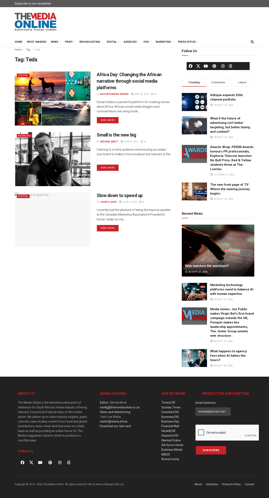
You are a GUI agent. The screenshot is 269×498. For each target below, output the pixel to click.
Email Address (205, 402)
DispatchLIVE (170, 435)
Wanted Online (171, 440)
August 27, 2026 (197, 271)
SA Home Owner (172, 445)
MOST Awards (36, 41)
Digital (112, 41)
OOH (146, 41)
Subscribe (211, 450)
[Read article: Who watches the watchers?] (218, 251)
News (54, 41)
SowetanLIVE (170, 412)
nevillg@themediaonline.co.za (120, 407)
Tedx (37, 49)
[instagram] (223, 66)
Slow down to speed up (120, 195)
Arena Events (170, 459)
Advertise (212, 484)
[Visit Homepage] (36, 22)
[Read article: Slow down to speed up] (52, 219)
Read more (110, 119)
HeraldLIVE (168, 431)
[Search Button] (252, 42)
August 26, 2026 (223, 365)
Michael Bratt (109, 141)
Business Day (170, 421)
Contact (249, 484)
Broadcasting (89, 41)
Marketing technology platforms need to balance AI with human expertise (231, 289)
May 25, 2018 (141, 94)
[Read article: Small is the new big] (52, 159)
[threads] (230, 66)
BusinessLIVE (170, 417)
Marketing (163, 41)
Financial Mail (170, 426)
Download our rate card (115, 426)
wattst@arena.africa (113, 421)
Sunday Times (171, 407)
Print (69, 41)
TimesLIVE (168, 402)
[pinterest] (214, 66)
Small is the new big (116, 135)
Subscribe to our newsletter (33, 3)
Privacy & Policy (231, 484)
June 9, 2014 (129, 202)
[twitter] (198, 66)
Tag (28, 49)
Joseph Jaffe (108, 202)
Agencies (130, 41)
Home (18, 41)
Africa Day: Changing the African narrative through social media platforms (129, 81)
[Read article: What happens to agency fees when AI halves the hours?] (194, 358)
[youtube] (206, 66)
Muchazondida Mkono (114, 94)
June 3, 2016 (130, 141)
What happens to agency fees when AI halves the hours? (228, 355)
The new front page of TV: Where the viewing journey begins (230, 189)
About (198, 484)
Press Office (187, 41)
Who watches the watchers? (207, 266)
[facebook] (191, 66)
